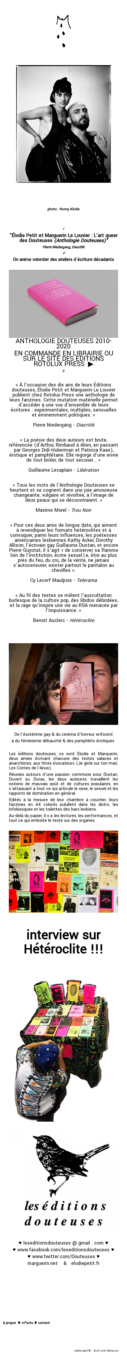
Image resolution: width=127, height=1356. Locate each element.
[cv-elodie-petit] (33, 1323)
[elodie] (63, 1284)
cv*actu (27, 1323)
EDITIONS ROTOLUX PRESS (69, 361)
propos (11, 1323)
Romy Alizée (69, 209)
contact (44, 1323)
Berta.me (112, 1351)
